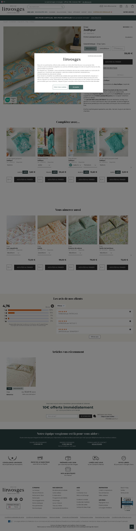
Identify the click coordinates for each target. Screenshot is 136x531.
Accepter (76, 87)
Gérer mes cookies (60, 87)
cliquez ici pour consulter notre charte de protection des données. (78, 81)
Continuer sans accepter (95, 55)
